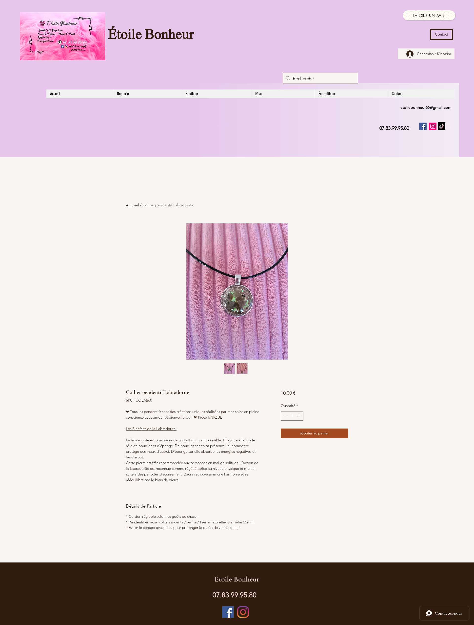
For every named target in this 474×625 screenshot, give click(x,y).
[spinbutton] (292, 416)
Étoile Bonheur (151, 35)
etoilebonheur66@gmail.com (426, 107)
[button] (450, 125)
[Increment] (299, 416)
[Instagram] (432, 126)
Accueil (132, 205)
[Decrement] (284, 416)
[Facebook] (423, 126)
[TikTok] (441, 126)
